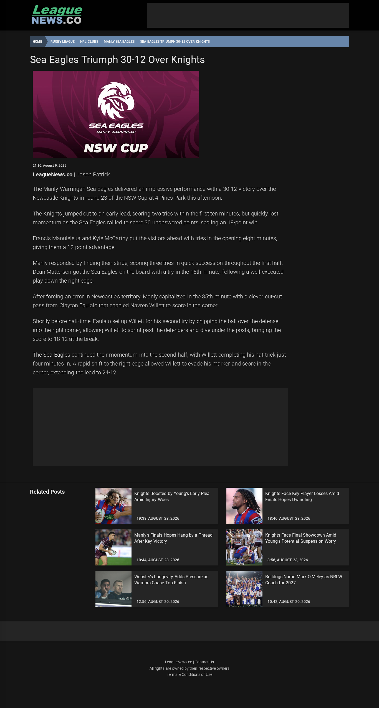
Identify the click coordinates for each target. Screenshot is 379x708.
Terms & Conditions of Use (189, 674)
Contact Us (204, 662)
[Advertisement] (248, 15)
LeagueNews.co (52, 174)
